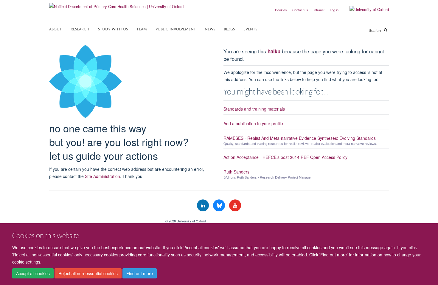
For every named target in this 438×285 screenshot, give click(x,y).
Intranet (318, 9)
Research (80, 28)
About (55, 28)
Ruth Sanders (236, 172)
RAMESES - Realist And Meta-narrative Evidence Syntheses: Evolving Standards (299, 138)
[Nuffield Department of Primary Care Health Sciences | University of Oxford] (116, 4)
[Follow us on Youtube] (235, 205)
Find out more (139, 273)
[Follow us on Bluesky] (219, 205)
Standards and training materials (254, 109)
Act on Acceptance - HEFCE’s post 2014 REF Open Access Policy (285, 157)
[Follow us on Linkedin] (203, 205)
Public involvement (176, 28)
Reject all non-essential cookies (88, 273)
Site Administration (102, 176)
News (210, 28)
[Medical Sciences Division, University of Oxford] (102, 218)
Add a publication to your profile (253, 123)
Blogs (229, 28)
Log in (334, 9)
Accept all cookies (33, 273)
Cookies (281, 9)
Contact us (300, 9)
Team (141, 28)
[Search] (385, 30)
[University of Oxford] (365, 9)
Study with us (113, 28)
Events (250, 28)
